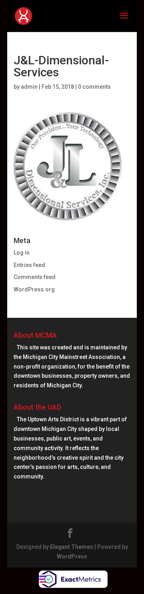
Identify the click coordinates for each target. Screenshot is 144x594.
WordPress (72, 556)
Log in (22, 252)
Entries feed (29, 265)
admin (29, 87)
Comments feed (35, 277)
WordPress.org (34, 289)
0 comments (94, 87)
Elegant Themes (71, 547)
